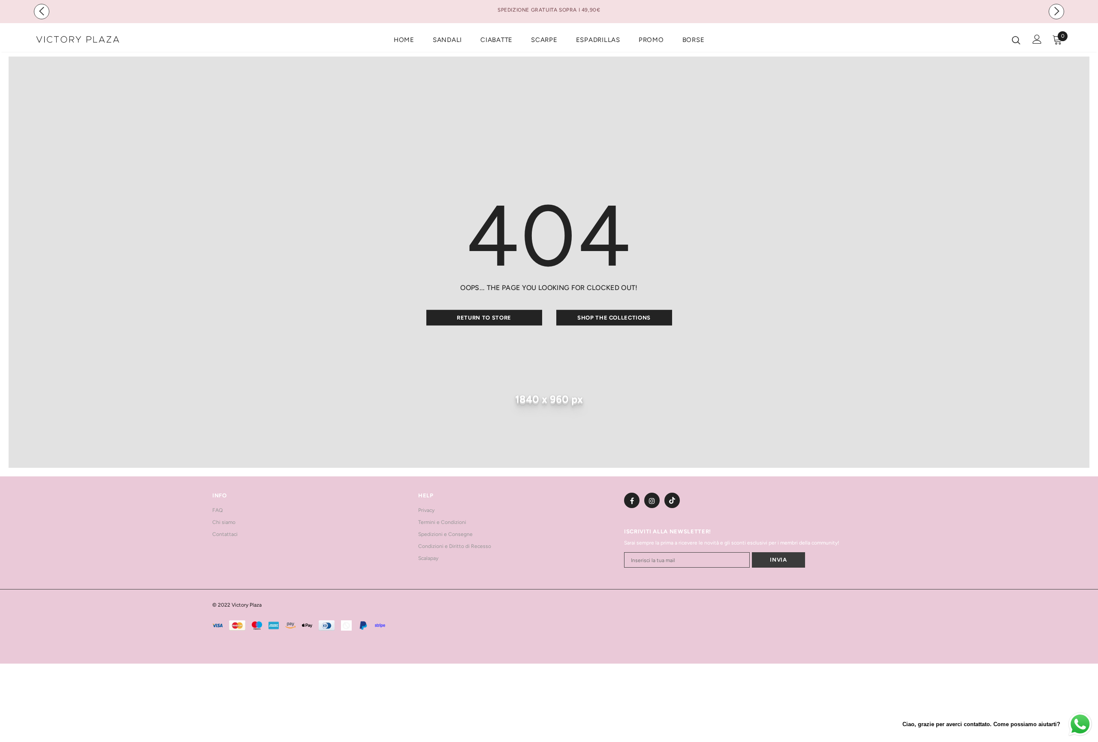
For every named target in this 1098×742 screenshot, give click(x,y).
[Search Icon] (1016, 40)
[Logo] (85, 39)
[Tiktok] (672, 500)
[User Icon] (1037, 39)
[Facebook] (631, 500)
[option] (548, 9)
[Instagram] (652, 500)
